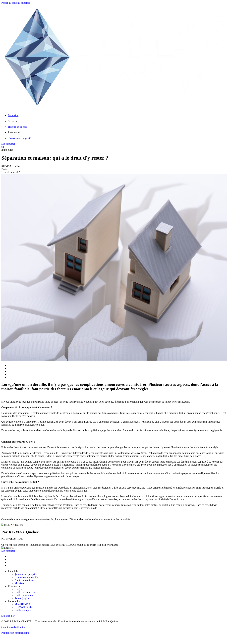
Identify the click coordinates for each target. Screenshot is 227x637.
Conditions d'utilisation (13, 627)
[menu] (117, 121)
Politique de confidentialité (15, 632)
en (2, 146)
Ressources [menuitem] (14, 132)
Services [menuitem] (12, 121)
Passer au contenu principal (15, 2)
